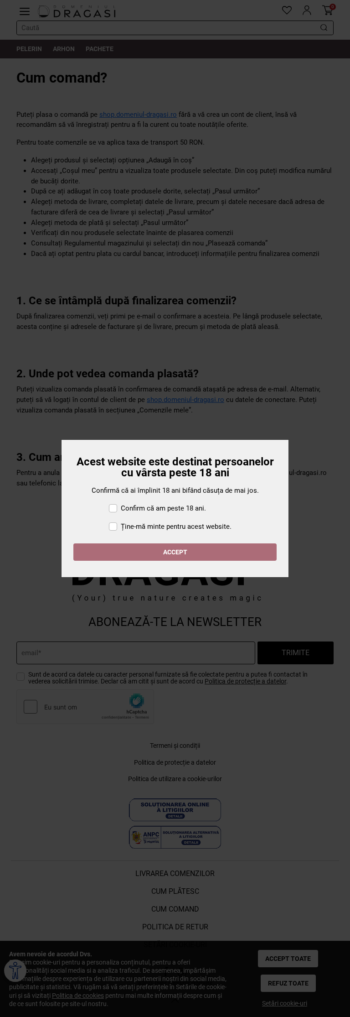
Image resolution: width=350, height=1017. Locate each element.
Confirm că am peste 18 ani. (163, 508)
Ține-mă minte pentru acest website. (176, 526)
